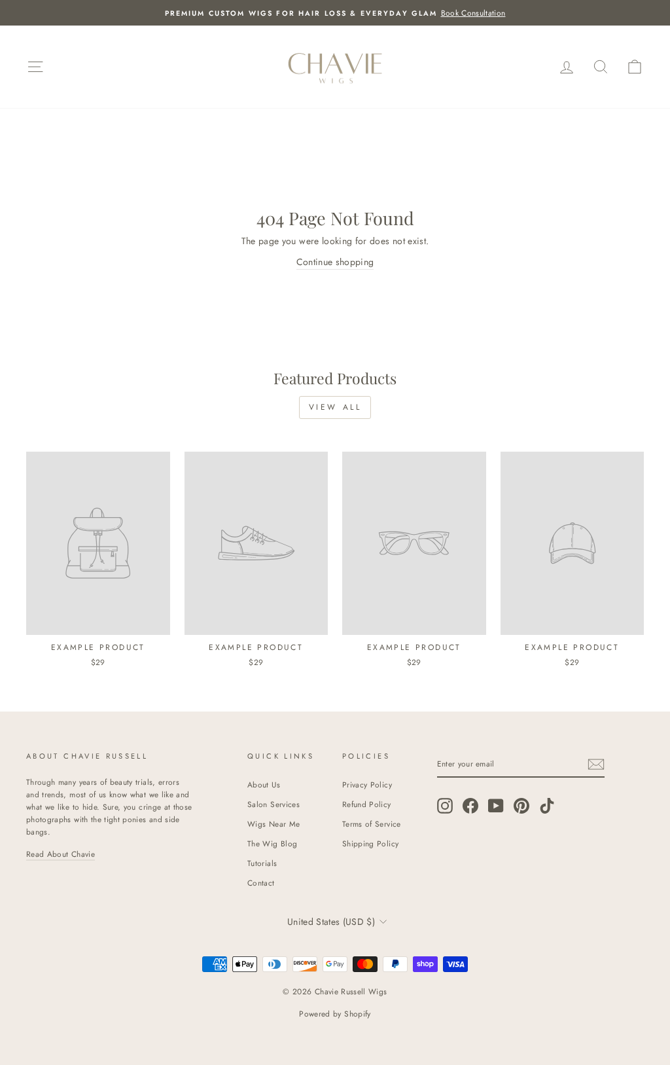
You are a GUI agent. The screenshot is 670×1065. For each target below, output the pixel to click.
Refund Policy (366, 804)
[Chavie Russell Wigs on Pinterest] (521, 805)
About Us (263, 784)
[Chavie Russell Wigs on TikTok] (547, 805)
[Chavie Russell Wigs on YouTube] (496, 805)
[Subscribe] (596, 764)
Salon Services (273, 804)
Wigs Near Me (273, 823)
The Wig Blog (272, 843)
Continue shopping (335, 261)
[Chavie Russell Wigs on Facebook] (470, 805)
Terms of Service (371, 823)
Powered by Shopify (334, 1014)
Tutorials (262, 863)
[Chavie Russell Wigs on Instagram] (445, 805)
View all (335, 407)
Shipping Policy (370, 843)
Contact (260, 882)
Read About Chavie (60, 853)
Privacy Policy (367, 784)
